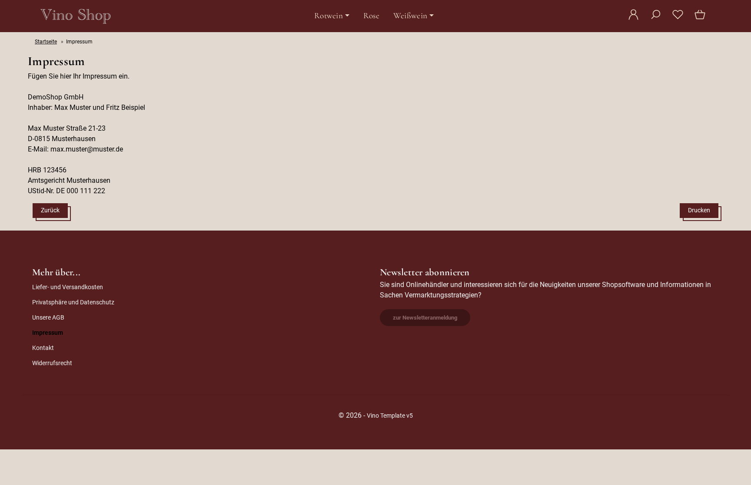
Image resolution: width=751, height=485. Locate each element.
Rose (371, 15)
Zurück (50, 210)
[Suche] (656, 19)
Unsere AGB (48, 317)
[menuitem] (331, 16)
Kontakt (43, 348)
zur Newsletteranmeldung (425, 317)
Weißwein (410, 15)
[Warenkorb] (700, 19)
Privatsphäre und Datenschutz (73, 302)
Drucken (699, 210)
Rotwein (328, 15)
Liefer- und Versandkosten (67, 287)
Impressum (47, 333)
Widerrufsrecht (52, 363)
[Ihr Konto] (633, 19)
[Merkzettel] (678, 19)
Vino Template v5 (390, 415)
